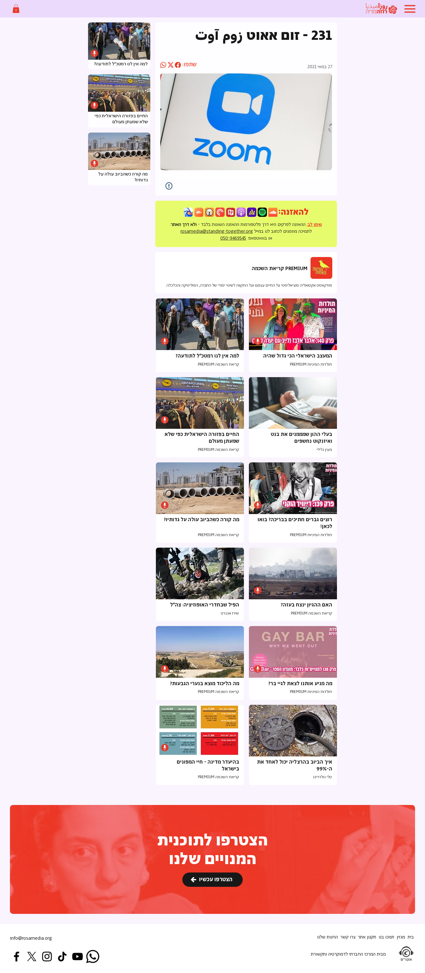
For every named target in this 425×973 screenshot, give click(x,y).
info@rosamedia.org (31, 938)
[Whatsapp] (92, 956)
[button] (16, 8)
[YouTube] (77, 956)
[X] (31, 956)
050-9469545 (233, 238)
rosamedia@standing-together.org (216, 231)
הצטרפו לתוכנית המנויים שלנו (212, 850)
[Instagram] (47, 956)
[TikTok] (62, 956)
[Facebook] (16, 956)
